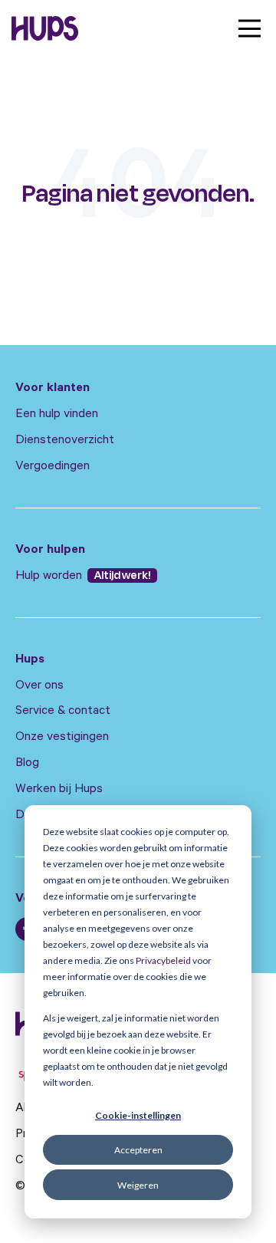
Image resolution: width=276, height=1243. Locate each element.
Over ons (39, 686)
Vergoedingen (52, 467)
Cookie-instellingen (138, 1115)
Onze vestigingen (62, 738)
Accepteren (138, 1150)
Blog (27, 764)
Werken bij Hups (59, 790)
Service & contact (62, 712)
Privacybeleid (163, 960)
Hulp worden (50, 577)
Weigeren (138, 1185)
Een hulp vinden (56, 415)
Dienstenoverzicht (64, 441)
